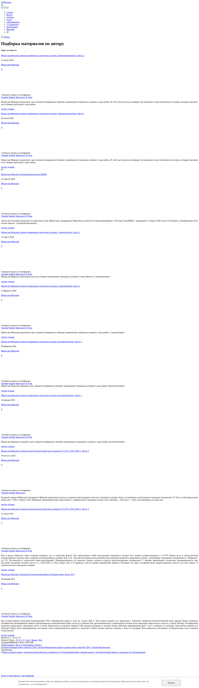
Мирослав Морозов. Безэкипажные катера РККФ (24, 174)
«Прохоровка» (13, 22)
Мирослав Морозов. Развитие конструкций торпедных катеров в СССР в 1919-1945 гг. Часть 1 (45, 509)
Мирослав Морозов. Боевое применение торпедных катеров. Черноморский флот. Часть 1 (42, 113)
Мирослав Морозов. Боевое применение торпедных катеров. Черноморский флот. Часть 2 (42, 55)
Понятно (171, 683)
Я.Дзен (29, 97)
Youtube (4, 97)
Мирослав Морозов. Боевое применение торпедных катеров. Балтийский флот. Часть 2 (41, 342)
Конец (34, 640)
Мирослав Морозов (10, 65)
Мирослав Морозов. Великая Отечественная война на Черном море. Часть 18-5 (37, 574)
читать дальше (7, 109)
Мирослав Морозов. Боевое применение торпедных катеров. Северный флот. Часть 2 (40, 232)
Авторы (10, 17)
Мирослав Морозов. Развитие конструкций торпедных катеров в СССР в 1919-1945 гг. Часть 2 (45, 451)
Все (40, 640)
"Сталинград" (12, 24)
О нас (9, 19)
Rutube (12, 97)
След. (27, 640)
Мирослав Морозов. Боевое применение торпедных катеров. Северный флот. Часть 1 (40, 286)
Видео (9, 15)
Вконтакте (20, 97)
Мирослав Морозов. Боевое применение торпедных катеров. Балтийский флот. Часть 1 (41, 395)
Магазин (10, 29)
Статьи (9, 12)
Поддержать (12, 27)
